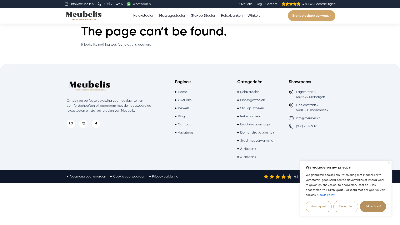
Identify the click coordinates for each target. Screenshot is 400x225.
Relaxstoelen (143, 16)
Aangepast (318, 206)
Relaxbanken (232, 16)
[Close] (389, 163)
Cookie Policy (326, 195)
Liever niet (346, 206)
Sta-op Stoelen (203, 16)
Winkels (254, 16)
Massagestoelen (172, 16)
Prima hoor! (373, 206)
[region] (346, 189)
